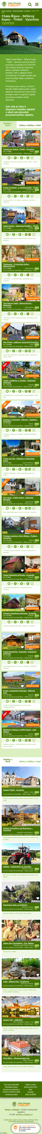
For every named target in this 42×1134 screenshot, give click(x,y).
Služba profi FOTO (30, 1087)
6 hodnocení (35, 443)
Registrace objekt (11, 1094)
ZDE (32, 158)
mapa (36, 792)
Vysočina (27, 11)
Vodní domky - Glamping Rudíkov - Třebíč (20, 226)
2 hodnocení (35, 404)
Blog (30, 1089)
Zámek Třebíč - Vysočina (13, 790)
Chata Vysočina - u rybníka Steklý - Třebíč (20, 188)
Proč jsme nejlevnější (11, 1084)
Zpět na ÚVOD (30, 1094)
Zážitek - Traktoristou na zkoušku (17, 867)
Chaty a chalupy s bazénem (26, 1119)
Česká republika (18, 11)
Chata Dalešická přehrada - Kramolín (18, 575)
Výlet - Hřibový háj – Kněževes (16, 982)
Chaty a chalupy (7, 11)
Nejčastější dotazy (11, 1087)
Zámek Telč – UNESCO (13, 1020)
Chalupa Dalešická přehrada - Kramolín (19, 613)
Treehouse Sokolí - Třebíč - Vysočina (18, 149)
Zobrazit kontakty (33, 144)
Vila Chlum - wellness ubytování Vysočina (20, 342)
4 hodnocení (35, 365)
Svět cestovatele (29, 1121)
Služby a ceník (30, 1084)
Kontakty (31, 1092)
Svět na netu (20, 1121)
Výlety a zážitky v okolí (30, 125)
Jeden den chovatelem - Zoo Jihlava (18, 943)
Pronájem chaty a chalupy (11, 1119)
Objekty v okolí (7, 124)
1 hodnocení (35, 134)
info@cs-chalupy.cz (24, 1114)
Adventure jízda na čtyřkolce (15, 905)
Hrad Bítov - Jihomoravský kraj (16, 1058)
